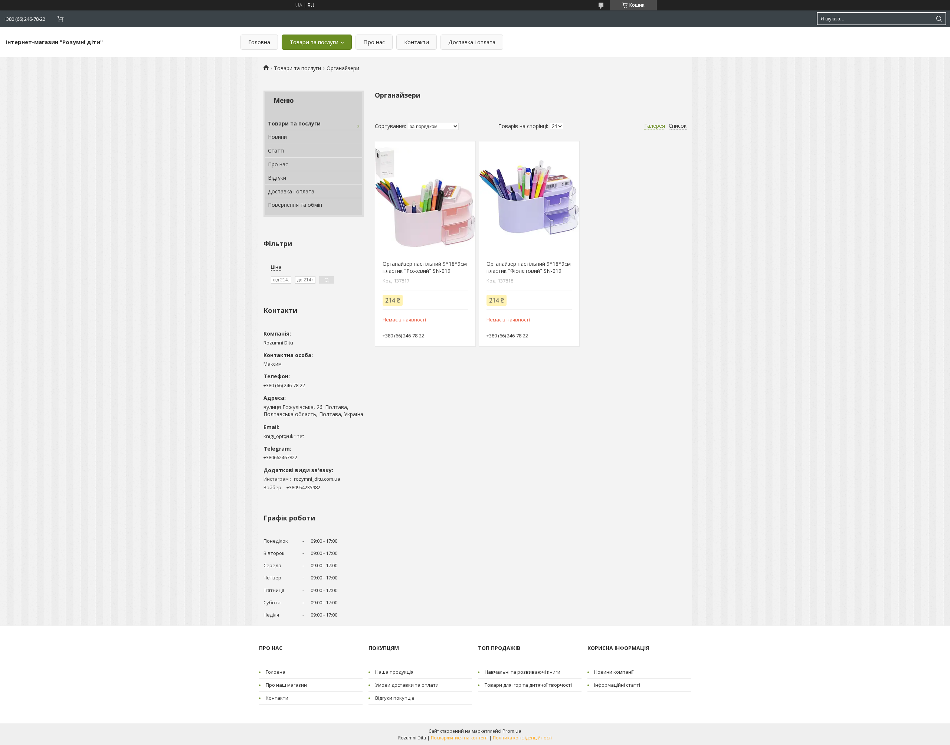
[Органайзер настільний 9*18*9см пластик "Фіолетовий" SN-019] (529, 197)
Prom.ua (511, 731)
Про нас (374, 42)
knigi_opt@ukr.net (283, 436)
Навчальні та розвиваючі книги (522, 672)
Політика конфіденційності (522, 738)
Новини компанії (613, 672)
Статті (276, 150)
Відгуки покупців (395, 698)
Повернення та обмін (295, 204)
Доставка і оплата (471, 42)
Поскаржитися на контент (459, 738)
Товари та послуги (313, 42)
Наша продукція (394, 672)
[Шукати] (939, 18)
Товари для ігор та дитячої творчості (528, 685)
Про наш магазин (286, 685)
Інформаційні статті (617, 685)
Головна (259, 42)
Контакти (416, 42)
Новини (277, 136)
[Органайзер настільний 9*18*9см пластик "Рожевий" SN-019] (425, 197)
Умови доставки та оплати (407, 685)
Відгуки (277, 177)
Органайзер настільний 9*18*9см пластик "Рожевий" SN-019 (425, 267)
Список (678, 125)
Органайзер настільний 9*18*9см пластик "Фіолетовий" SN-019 (529, 267)
